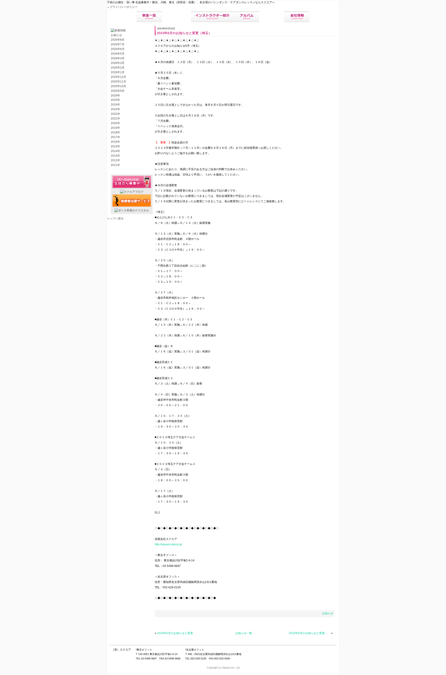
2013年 (115, 155)
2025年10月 (118, 86)
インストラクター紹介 (212, 17)
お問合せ (322, 17)
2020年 (115, 123)
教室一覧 (149, 17)
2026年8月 (118, 39)
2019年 (115, 127)
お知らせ (327, 613)
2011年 (115, 165)
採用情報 (271, 17)
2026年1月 (118, 72)
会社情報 (296, 17)
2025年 (115, 100)
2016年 (115, 141)
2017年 (115, 137)
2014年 (115, 151)
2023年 (115, 109)
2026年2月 (118, 67)
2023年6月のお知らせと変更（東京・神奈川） (178, 633)
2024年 (115, 104)
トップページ (123, 17)
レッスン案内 (176, 17)
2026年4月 (118, 58)
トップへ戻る (115, 218)
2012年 (115, 160)
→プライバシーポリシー (122, 7)
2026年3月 (118, 63)
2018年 (115, 132)
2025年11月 (118, 81)
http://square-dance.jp (168, 544)
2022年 (115, 114)
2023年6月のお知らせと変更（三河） (309, 633)
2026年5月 (118, 53)
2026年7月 (118, 44)
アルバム (246, 17)
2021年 (115, 118)
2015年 (115, 146)
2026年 (115, 95)
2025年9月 (118, 91)
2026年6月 (118, 49)
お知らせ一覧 (243, 633)
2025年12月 (118, 77)
